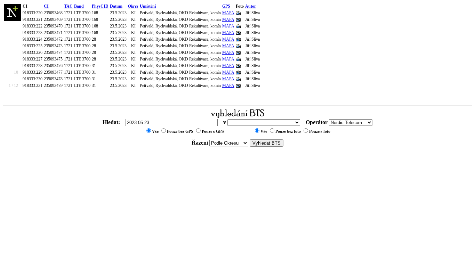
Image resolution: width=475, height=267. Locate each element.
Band (79, 6)
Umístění (148, 6)
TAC (68, 6)
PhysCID (100, 6)
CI (46, 6)
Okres (133, 6)
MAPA (228, 12)
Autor (250, 6)
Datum (116, 6)
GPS (226, 6)
